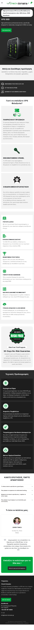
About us (26, 623)
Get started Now (6, 30)
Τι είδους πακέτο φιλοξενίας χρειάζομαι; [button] (12, 486)
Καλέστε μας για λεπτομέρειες (17, 568)
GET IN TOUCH (6, 599)
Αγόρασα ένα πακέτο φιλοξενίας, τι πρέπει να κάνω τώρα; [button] (13, 495)
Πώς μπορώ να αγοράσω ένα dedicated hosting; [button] (14, 490)
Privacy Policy (20, 623)
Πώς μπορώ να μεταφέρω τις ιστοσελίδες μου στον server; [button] (13, 500)
